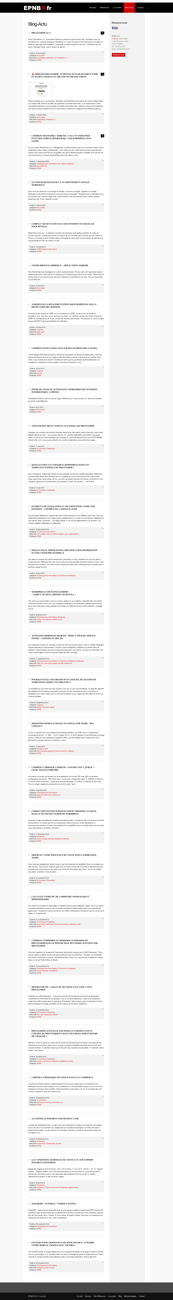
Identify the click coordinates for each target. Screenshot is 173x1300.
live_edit (40, 1014)
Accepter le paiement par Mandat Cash (55, 1119)
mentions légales (58, 534)
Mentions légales (130, 1296)
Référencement (42, 249)
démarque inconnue (44, 1102)
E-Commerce (41, 448)
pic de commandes (61, 924)
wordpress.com (57, 619)
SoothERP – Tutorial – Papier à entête (54, 1204)
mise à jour (48, 663)
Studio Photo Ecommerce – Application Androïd (60, 265)
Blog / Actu (129, 7)
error (43, 619)
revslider (44, 839)
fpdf (38, 795)
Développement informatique (47, 163)
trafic (79, 924)
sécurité (51, 839)
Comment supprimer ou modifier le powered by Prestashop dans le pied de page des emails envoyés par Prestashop (65, 943)
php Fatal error (42, 166)
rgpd (42, 332)
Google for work (42, 749)
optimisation (50, 924)
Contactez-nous (118, 55)
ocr (38, 373)
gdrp (38, 332)
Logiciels (40, 329)
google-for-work (53, 751)
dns (38, 751)
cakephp (40, 1267)
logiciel (52, 707)
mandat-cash (50, 1143)
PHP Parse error (46, 795)
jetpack (48, 619)
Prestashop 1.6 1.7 (41, 33)
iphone (64, 751)
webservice (68, 663)
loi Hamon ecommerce (51, 1187)
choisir (39, 1061)
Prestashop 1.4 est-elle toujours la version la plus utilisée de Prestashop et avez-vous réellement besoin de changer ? (65, 1033)
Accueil (79, 1296)
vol (62, 1102)
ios (61, 751)
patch (39, 839)
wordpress (65, 839)
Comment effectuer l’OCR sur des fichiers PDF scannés (64, 348)
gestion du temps (43, 707)
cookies (43, 534)
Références (104, 7)
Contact (140, 7)
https (38, 663)
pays (66, 534)
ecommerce (41, 924)
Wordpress (70, 163)
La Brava (115, 39)
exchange (43, 751)
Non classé (41, 55)
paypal (54, 663)
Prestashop (41, 58)
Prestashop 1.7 (62, 58)
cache (39, 619)
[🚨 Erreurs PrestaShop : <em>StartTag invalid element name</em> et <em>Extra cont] (66, 89)
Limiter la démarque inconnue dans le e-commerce (62, 1077)
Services (92, 7)
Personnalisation (43, 971)
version (70, 1061)
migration (71, 751)
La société (117, 7)
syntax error (56, 795)
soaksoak (57, 839)
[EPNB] (37, 7)
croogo (46, 1267)
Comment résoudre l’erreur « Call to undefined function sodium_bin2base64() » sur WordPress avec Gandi (62, 138)
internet (49, 534)
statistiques (73, 924)
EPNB (39, 60)
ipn (42, 663)
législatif (40, 1187)
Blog (120, 1296)
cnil (38, 534)
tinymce (52, 1267)
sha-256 (60, 663)
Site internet (53, 249)
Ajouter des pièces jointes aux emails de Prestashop (63, 426)
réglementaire (74, 534)
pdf (41, 373)
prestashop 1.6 (51, 58)
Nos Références (100, 1296)
